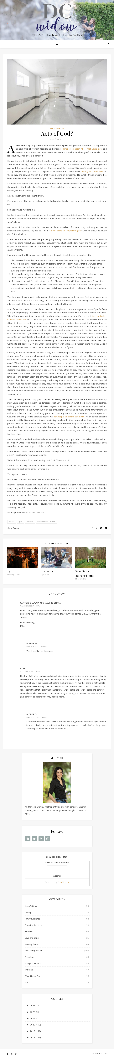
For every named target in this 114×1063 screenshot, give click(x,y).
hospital (30, 521)
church (11, 521)
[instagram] (16, 1054)
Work (27, 982)
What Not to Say (32, 976)
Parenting (29, 957)
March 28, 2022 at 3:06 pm (30, 606)
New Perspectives (33, 950)
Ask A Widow (57, 128)
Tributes (29, 969)
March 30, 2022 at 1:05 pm (30, 671)
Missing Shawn (32, 944)
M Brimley (15, 528)
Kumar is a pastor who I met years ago (82, 148)
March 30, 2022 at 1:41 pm (36, 717)
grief (20, 521)
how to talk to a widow (46, 521)
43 (8, 571)
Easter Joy (47, 571)
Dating (28, 912)
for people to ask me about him (69, 416)
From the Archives (33, 925)
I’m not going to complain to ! (65, 230)
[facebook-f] (7, 1054)
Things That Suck (33, 963)
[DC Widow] (57, 18)
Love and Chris (32, 937)
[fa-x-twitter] (12, 1054)
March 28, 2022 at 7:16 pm (36, 646)
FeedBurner (63, 882)
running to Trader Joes (92, 171)
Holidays (29, 931)
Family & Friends (32, 918)
